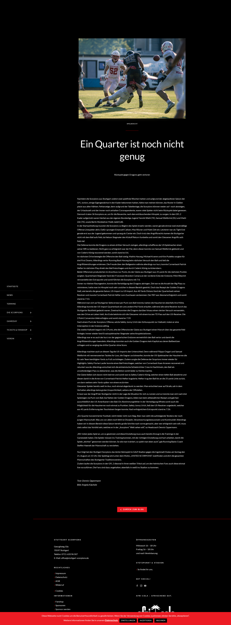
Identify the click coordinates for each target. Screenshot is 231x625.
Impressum (60, 573)
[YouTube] (145, 586)
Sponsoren (60, 605)
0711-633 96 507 (70, 554)
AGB (57, 581)
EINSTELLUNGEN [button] (128, 620)
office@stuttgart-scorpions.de (75, 558)
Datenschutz (61, 577)
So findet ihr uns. (145, 569)
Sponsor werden (62, 609)
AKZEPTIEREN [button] (145, 620)
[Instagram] (141, 586)
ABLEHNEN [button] (160, 620)
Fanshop (59, 601)
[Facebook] (137, 586)
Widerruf (59, 585)
